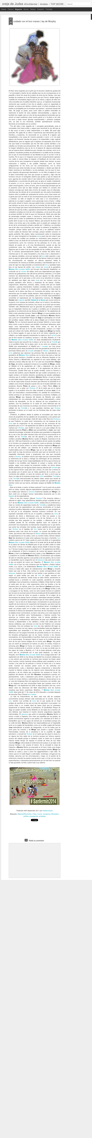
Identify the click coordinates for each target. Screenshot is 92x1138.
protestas (42, 816)
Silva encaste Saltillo (19, 269)
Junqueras (46, 814)
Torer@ (54, 342)
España (11, 496)
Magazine (18, 9)
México (45, 351)
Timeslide (49, 9)
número (23, 271)
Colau (35, 814)
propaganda (34, 816)
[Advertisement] (72, 53)
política (26, 816)
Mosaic (26, 9)
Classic (3, 9)
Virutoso (32, 388)
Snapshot (40, 9)
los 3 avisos (32, 694)
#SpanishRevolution (25, 814)
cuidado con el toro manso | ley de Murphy (34, 21)
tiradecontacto (48, 810)
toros (53, 335)
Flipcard (10, 9)
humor (40, 814)
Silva (24, 355)
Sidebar (33, 9)
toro (38, 236)
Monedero (55, 814)
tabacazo (40, 560)
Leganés (21, 300)
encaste (45, 346)
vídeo (37, 267)
